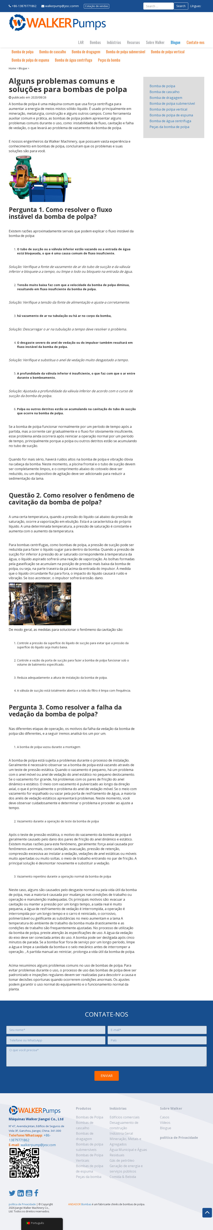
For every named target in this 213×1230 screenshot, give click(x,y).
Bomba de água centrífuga (73, 60)
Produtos (83, 1108)
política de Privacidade (179, 1137)
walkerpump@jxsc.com (38, 1145)
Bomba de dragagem (86, 51)
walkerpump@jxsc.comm (62, 6)
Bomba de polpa (22, 51)
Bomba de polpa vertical (168, 51)
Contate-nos (195, 42)
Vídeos (165, 1122)
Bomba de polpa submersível (125, 51)
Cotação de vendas (96, 6)
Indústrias (114, 42)
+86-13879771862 (24, 6)
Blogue (175, 42)
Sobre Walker (155, 42)
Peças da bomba (109, 60)
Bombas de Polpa (89, 1117)
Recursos (133, 42)
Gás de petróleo (122, 1160)
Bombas (95, 42)
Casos (164, 1117)
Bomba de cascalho (52, 51)
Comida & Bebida (123, 1176)
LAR (81, 42)
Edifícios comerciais (125, 1117)
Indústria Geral (121, 1133)
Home (12, 68)
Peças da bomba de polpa (169, 126)
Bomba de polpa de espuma (30, 60)
